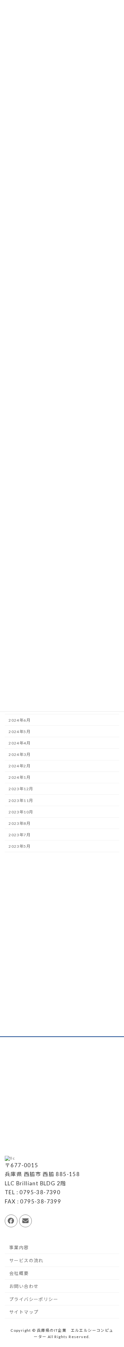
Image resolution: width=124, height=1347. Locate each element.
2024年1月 (20, 777)
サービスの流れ (26, 1260)
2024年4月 (20, 743)
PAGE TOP (114, 1301)
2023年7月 (20, 834)
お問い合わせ (23, 1286)
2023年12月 (21, 789)
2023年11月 (21, 800)
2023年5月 (20, 846)
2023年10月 (21, 812)
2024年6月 (20, 720)
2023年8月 (20, 823)
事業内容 (19, 1247)
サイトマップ (23, 1312)
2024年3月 (20, 754)
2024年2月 (20, 766)
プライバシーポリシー (33, 1299)
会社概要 (19, 1273)
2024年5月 (20, 731)
